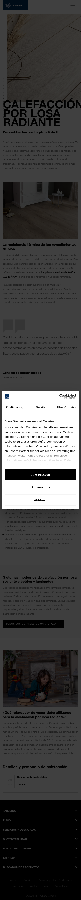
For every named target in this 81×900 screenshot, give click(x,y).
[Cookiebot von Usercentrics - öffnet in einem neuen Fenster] (59, 396)
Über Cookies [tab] (66, 407)
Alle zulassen (40, 474)
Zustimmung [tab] (14, 407)
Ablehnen (40, 500)
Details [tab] (40, 407)
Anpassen (38, 487)
